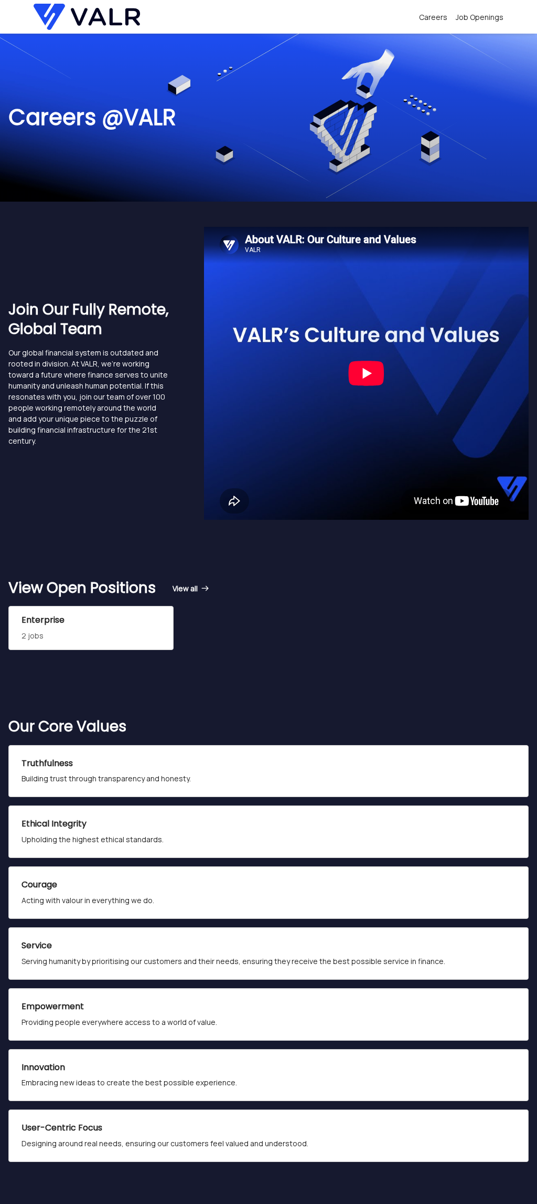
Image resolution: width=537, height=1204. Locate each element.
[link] (191, 588)
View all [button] (185, 588)
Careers (433, 17)
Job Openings (479, 17)
